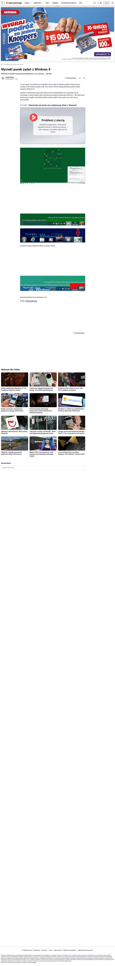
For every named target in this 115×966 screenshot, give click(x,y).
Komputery (37, 3)
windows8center (31, 301)
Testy (47, 3)
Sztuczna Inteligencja (68, 3)
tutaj (34, 962)
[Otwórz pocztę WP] (94, 3)
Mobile (27, 3)
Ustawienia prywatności (85, 950)
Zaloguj (106, 3)
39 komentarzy (71, 78)
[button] (99, 3)
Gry (80, 3)
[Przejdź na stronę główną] (3, 4)
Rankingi (55, 3)
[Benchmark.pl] (15, 3)
